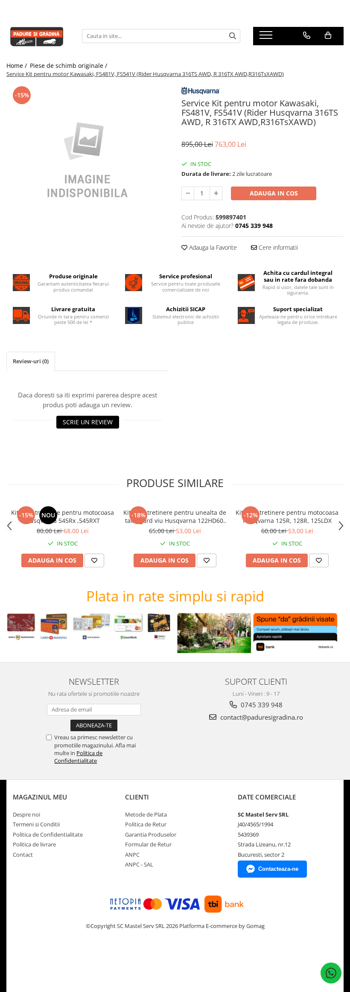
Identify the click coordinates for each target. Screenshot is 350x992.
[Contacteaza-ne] (306, 35)
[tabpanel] (87, 161)
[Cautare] (232, 36)
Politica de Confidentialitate (78, 756)
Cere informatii (277, 247)
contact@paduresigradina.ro (261, 717)
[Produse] (267, 37)
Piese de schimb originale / (69, 65)
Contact (23, 854)
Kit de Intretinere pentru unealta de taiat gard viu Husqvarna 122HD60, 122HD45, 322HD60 (174, 516)
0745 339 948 (261, 704)
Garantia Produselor (150, 834)
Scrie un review (88, 422)
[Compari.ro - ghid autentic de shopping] (43, 959)
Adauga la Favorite (212, 247)
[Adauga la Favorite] (94, 560)
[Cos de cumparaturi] (328, 35)
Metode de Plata (146, 814)
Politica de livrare (34, 844)
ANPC (132, 854)
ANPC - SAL (139, 864)
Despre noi (26, 814)
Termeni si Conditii (36, 824)
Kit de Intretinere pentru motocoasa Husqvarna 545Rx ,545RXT (62, 516)
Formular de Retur (148, 844)
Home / (17, 65)
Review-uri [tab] (31, 361)
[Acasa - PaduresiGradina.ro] (37, 36)
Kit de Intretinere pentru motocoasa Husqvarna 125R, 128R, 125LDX (287, 516)
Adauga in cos (274, 193)
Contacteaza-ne (278, 869)
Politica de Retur (145, 824)
